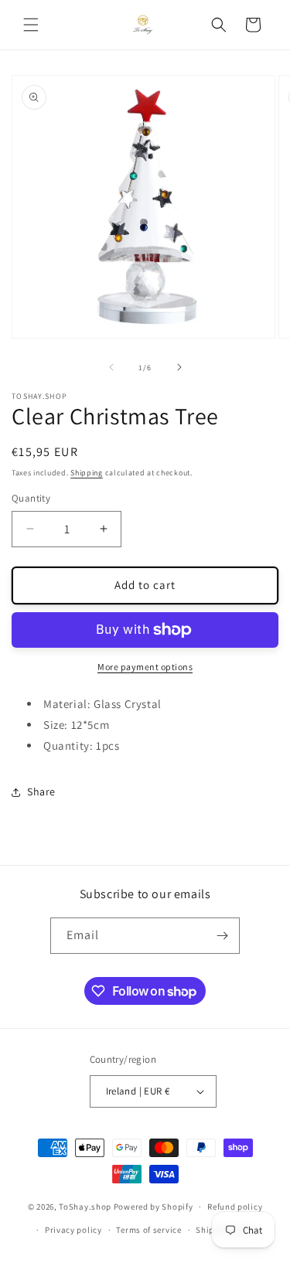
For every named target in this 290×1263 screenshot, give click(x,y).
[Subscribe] (222, 935)
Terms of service (148, 1229)
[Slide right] (179, 367)
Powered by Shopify (153, 1206)
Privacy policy (73, 1229)
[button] (31, 25)
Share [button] (41, 791)
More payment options (145, 666)
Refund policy (234, 1206)
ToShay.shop (85, 1206)
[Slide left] (111, 367)
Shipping (86, 473)
